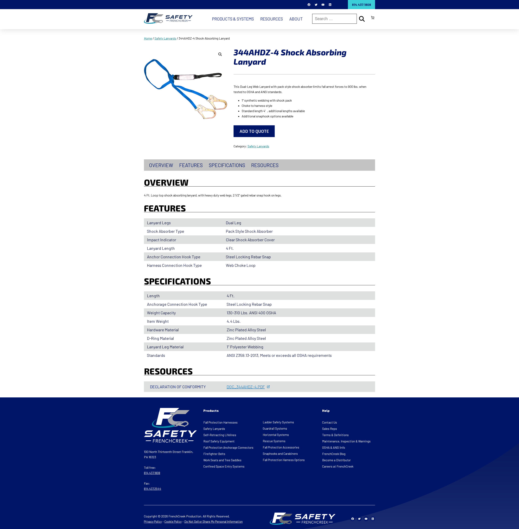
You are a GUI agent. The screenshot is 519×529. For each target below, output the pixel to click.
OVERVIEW (161, 165)
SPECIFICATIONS (227, 165)
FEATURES (191, 165)
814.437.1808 (361, 4)
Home (148, 38)
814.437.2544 (152, 488)
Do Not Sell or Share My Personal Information (213, 521)
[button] (220, 54)
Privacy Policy (153, 521)
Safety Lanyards (165, 38)
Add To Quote (254, 131)
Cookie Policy (173, 521)
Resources (265, 165)
